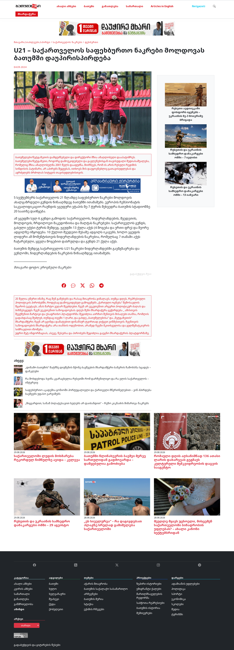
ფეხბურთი (91, 42)
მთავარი (19, 42)
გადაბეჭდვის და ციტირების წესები (37, 645)
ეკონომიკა (178, 599)
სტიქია (88, 604)
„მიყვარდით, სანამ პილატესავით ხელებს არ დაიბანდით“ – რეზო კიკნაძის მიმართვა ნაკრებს (87, 403)
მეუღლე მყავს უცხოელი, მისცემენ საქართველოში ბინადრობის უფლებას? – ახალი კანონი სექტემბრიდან (183, 527)
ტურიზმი (177, 614)
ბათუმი (89, 6)
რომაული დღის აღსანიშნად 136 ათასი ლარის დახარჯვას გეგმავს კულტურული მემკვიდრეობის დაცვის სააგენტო (187, 461)
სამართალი (134, 6)
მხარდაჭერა (27, 14)
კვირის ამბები (23, 589)
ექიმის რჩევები (94, 609)
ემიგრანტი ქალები (148, 589)
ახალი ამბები (66, 6)
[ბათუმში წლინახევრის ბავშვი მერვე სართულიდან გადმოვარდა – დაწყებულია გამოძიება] (117, 431)
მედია (175, 609)
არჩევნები (91, 594)
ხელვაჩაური (57, 594)
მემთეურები (144, 613)
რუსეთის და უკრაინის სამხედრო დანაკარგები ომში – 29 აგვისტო (42, 523)
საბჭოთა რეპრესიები (150, 603)
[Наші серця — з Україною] (28, 6)
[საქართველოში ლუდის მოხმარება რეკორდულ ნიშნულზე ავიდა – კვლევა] (47, 431)
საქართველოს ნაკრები (67, 42)
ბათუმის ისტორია (148, 608)
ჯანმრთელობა (23, 604)
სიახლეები (32, 42)
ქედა (52, 604)
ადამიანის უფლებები (185, 583)
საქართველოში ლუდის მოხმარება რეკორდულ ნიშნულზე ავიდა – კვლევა (47, 458)
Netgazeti (198, 6)
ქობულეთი (56, 609)
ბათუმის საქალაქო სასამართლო (106, 589)
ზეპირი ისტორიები (148, 583)
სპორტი (45, 42)
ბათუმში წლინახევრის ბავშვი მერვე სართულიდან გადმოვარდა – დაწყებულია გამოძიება (115, 460)
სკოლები (177, 604)
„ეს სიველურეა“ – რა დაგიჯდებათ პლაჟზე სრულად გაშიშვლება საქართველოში (113, 525)
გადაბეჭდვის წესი (140, 273)
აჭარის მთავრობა (95, 583)
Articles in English (162, 6)
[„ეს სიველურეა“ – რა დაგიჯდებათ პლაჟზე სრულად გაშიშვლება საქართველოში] (117, 496)
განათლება (110, 6)
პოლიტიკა (178, 589)
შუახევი (54, 599)
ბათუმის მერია (93, 599)
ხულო (53, 589)
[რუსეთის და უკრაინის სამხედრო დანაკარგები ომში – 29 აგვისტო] (47, 496)
